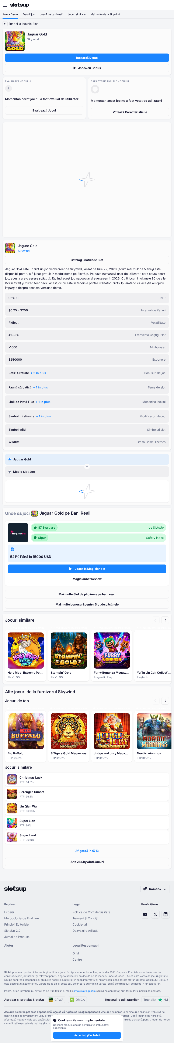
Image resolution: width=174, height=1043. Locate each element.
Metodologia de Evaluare (21, 918)
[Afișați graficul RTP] (17, 298)
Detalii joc (29, 14)
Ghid (76, 953)
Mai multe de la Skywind (105, 14)
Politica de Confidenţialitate (91, 912)
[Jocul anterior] (156, 620)
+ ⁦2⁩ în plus (38, 373)
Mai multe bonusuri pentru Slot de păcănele (87, 604)
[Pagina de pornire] (19, 5)
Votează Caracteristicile (130, 112)
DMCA (80, 999)
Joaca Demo (10, 14)
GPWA (59, 999)
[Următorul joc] (165, 620)
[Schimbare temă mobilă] (166, 5)
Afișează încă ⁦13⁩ (87, 850)
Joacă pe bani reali (51, 14)
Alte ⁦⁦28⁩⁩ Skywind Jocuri (87, 862)
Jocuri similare (77, 14)
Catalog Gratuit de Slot (87, 260)
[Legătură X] (155, 914)
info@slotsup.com (85, 990)
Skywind (24, 251)
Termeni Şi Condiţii (85, 918)
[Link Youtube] (145, 914)
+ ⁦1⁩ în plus (40, 387)
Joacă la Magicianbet (90, 568)
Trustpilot (155, 999)
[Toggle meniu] (5, 5)
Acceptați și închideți (87, 1035)
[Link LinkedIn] (165, 914)
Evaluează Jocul (44, 110)
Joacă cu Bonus (89, 68)
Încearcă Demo (87, 57)
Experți (9, 912)
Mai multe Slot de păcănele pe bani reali (87, 594)
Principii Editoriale (16, 924)
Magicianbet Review (87, 579)
